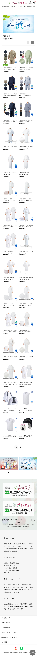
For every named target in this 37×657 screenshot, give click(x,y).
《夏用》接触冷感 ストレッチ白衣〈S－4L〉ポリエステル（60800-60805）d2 (26, 332)
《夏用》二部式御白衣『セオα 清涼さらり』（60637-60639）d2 (10, 227)
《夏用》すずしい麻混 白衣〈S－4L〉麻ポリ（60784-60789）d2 (10, 305)
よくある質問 (5, 623)
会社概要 (4, 642)
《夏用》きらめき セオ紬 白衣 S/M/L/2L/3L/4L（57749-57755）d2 (26, 148)
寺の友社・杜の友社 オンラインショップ (12, 6)
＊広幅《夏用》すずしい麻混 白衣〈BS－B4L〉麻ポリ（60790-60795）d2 (25, 305)
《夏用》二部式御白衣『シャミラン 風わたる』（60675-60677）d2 (10, 253)
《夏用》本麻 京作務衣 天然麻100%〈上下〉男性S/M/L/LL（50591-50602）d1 (10, 95)
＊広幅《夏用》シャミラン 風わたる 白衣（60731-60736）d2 (26, 253)
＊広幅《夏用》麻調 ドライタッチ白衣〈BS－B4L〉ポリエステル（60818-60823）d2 (10, 384)
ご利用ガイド (5, 618)
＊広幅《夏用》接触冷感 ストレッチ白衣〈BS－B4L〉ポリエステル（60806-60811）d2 (10, 358)
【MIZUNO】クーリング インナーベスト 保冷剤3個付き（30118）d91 (10, 410)
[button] (3, 462)
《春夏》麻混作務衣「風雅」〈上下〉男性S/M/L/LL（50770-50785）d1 (10, 69)
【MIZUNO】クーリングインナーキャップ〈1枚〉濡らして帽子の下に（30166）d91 (26, 437)
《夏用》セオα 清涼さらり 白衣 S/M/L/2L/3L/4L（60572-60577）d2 (10, 200)
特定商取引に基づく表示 (9, 637)
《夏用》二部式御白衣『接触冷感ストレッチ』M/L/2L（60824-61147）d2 (26, 384)
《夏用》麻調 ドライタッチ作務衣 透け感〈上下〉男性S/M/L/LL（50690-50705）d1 (10, 122)
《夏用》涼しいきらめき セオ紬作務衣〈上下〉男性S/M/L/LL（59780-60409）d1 (26, 122)
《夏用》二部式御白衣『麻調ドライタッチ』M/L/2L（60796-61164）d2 (10, 332)
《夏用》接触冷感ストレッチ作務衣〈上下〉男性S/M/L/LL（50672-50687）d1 (26, 95)
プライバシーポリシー (8, 632)
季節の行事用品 (28, 6)
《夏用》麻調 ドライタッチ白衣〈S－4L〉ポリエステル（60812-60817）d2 (26, 358)
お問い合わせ (5, 627)
